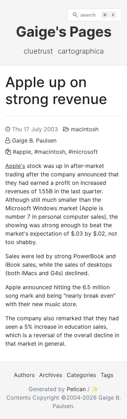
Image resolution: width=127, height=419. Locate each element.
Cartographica (81, 51)
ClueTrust (38, 51)
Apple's (15, 165)
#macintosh (49, 151)
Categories (81, 374)
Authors (24, 374)
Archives (50, 374)
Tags (107, 374)
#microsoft (83, 151)
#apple (22, 151)
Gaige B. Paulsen (34, 140)
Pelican (76, 389)
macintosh (84, 129)
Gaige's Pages (63, 31)
